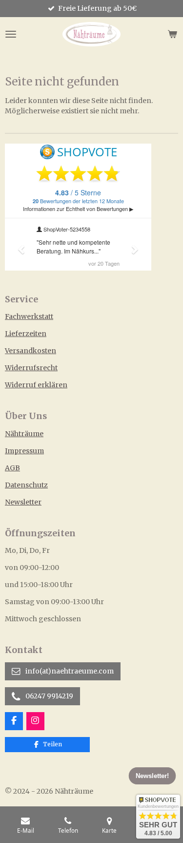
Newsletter (23, 502)
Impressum (24, 450)
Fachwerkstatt (29, 316)
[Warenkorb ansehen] (172, 34)
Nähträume (24, 433)
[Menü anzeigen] (10, 34)
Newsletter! (152, 776)
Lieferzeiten (25, 333)
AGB (12, 468)
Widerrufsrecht (31, 367)
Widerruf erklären (36, 384)
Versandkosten (30, 350)
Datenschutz (26, 485)
